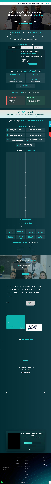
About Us (17, 460)
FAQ (33, 463)
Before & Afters (50, 130)
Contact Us (41, 3)
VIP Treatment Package (19, 466)
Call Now (48, 3)
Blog (33, 460)
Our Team (17, 463)
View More (26, 360)
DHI (25, 471)
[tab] (14, 47)
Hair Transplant (23, 3)
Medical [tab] (23, 372)
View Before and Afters (37, 443)
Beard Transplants (27, 463)
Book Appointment (50, 124)
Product (26, 477)
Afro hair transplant (27, 468)
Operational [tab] (27, 372)
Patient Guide (37, 3)
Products (30, 3)
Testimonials (50, 134)
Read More (29, 329)
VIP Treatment (33, 3)
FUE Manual (26, 474)
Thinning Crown (27, 460)
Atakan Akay (25, 422)
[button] (0, 349)
